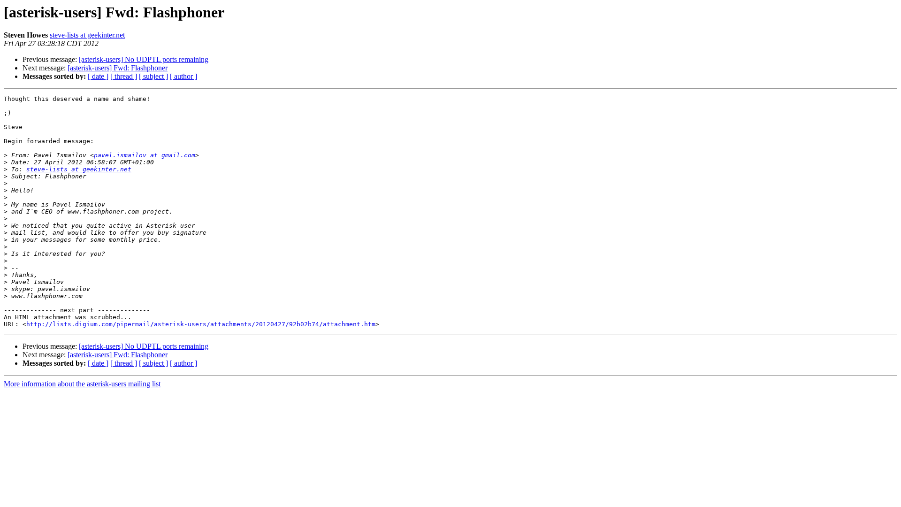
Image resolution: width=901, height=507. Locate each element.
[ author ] (183, 76)
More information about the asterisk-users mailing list (82, 384)
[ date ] (98, 76)
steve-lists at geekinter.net (87, 35)
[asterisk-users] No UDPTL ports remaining (143, 59)
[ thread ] (123, 76)
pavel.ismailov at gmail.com (144, 155)
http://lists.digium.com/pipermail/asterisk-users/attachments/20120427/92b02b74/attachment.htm (200, 324)
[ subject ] (153, 76)
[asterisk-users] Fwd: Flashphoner (118, 68)
